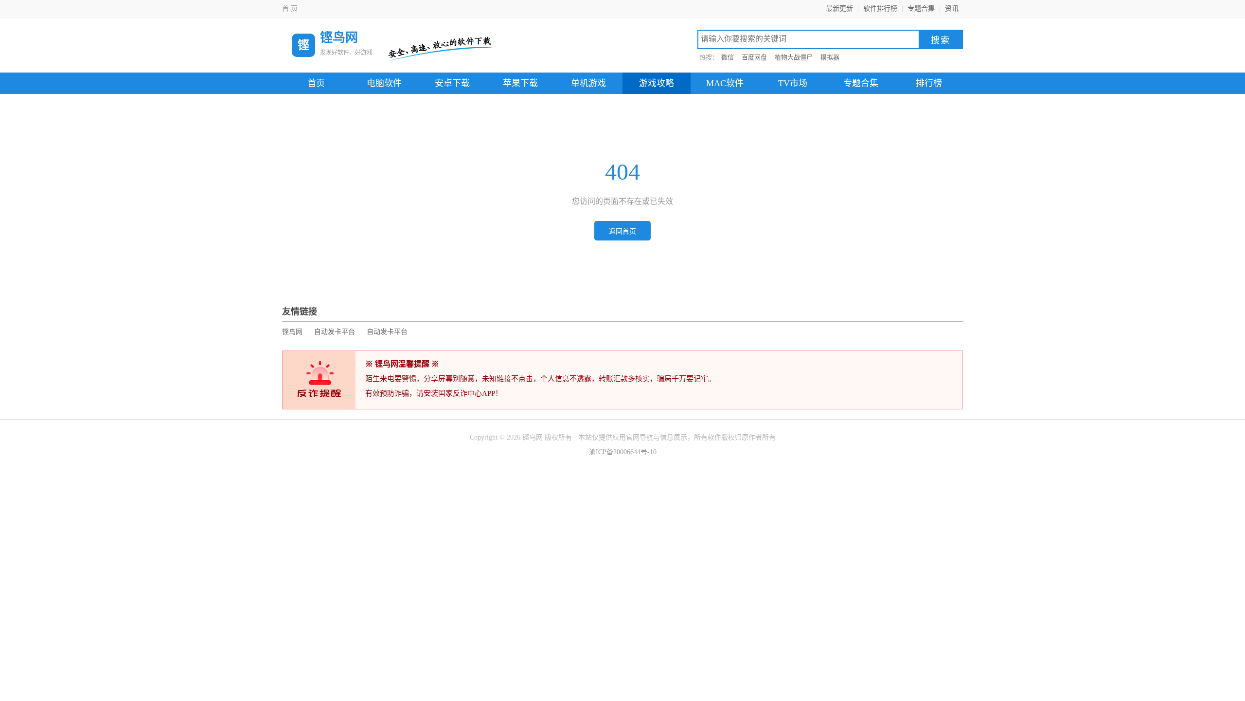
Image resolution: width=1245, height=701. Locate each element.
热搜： (708, 57)
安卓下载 (452, 83)
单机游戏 (588, 83)
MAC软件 (725, 83)
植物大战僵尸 (794, 57)
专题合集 (921, 8)
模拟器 (829, 57)
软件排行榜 (880, 8)
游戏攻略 (656, 83)
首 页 (290, 8)
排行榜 (929, 83)
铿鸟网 (292, 331)
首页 (316, 83)
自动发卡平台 (334, 331)
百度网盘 (754, 57)
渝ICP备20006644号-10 (623, 452)
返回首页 (622, 231)
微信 (727, 57)
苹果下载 (520, 83)
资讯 (952, 8)
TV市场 (792, 83)
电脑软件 (384, 83)
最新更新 (839, 8)
